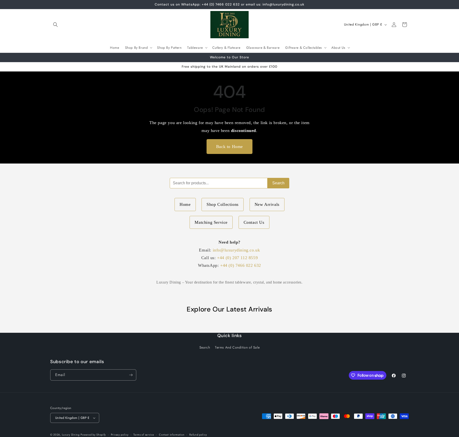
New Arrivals (267, 204)
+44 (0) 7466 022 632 (240, 265)
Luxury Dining (71, 435)
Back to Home (229, 146)
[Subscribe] (131, 375)
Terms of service (143, 435)
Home (185, 204)
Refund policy (198, 435)
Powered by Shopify (93, 435)
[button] (55, 24)
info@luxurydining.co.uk (236, 250)
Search (278, 183)
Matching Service (211, 222)
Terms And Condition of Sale (237, 347)
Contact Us (254, 222)
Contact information (171, 435)
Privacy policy (120, 435)
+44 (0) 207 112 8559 (237, 257)
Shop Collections (223, 204)
